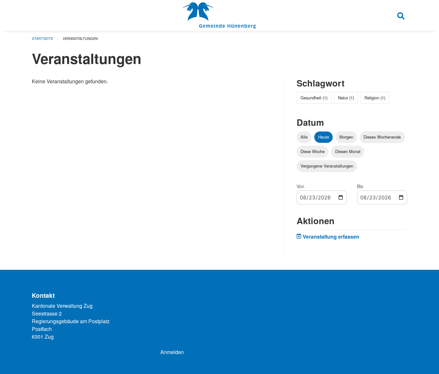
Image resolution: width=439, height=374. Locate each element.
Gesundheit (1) (313, 98)
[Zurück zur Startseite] (219, 15)
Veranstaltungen (80, 38)
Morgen (346, 137)
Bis (360, 186)
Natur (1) (346, 98)
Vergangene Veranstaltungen (326, 166)
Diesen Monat (348, 151)
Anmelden (172, 352)
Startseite (42, 38)
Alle (304, 137)
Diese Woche (312, 151)
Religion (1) (374, 98)
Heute (323, 137)
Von (300, 186)
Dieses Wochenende (382, 137)
